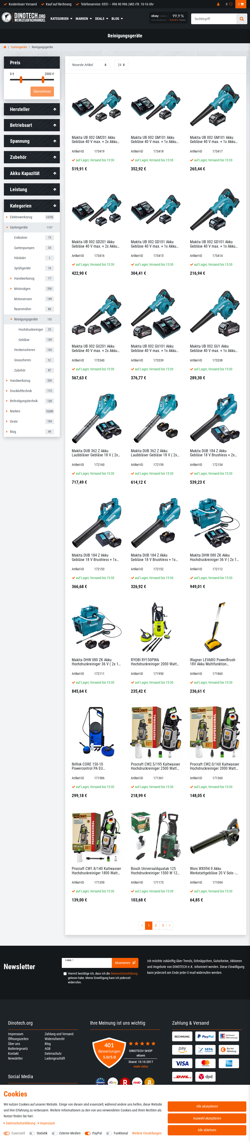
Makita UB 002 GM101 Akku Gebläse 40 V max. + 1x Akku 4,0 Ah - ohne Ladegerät (212, 139)
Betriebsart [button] (21, 125)
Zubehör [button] (18, 157)
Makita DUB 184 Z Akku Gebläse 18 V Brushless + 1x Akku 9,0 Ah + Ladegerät (94, 557)
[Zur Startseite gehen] (4, 47)
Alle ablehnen (207, 1130)
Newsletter (15, 1058)
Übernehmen (42, 91)
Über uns (14, 1044)
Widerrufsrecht (54, 1039)
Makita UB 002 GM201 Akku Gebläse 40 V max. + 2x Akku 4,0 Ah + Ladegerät (94, 139)
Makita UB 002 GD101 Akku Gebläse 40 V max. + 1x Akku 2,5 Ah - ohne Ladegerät (212, 244)
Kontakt (13, 1053)
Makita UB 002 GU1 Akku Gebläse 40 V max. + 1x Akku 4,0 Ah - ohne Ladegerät (212, 348)
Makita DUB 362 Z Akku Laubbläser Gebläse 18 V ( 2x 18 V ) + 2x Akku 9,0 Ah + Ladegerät (95, 453)
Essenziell (18, 1133)
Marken (82, 19)
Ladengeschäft (55, 1058)
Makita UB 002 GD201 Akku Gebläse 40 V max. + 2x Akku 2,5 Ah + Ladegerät (94, 244)
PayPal (97, 1133)
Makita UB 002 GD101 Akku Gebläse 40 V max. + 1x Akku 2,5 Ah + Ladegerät (153, 244)
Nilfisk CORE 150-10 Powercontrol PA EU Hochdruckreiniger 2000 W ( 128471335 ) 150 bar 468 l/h (94, 766)
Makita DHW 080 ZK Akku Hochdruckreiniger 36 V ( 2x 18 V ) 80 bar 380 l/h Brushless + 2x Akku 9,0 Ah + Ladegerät (214, 557)
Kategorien (60, 19)
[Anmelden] (218, 4)
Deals (99, 19)
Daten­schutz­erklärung (21, 1123)
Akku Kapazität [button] (25, 173)
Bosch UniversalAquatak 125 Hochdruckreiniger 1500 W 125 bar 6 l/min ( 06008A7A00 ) (155, 871)
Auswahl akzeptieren (207, 1118)
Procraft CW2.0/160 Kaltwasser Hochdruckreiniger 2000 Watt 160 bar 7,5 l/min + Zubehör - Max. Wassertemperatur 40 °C (214, 766)
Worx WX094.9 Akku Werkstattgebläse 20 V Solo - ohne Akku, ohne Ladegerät (212, 871)
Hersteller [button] (20, 109)
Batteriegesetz (18, 1049)
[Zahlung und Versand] (183, 1036)
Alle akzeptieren (207, 1106)
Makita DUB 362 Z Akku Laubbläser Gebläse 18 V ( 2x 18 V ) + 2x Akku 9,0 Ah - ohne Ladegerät (154, 453)
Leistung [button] (18, 189)
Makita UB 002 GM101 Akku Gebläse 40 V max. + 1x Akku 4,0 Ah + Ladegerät (153, 139)
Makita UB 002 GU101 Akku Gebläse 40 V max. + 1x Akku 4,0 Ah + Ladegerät (153, 348)
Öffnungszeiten (18, 1039)
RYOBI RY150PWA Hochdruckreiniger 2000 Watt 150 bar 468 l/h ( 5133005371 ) (155, 662)
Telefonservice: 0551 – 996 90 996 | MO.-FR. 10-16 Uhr (117, 4)
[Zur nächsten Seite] (169, 926)
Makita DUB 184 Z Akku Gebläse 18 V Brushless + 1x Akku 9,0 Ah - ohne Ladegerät (154, 557)
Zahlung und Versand (59, 1034)
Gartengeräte (19, 47)
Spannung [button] (20, 141)
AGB (48, 1049)
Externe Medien (70, 1133)
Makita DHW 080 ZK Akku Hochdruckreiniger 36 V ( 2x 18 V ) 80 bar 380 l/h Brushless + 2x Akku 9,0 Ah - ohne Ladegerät (96, 662)
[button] (32, 205)
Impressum (15, 1034)
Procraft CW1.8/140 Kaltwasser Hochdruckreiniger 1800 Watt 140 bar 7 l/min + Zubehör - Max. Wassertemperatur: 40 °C (96, 871)
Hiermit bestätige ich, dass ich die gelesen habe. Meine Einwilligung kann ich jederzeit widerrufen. (102, 978)
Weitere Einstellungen (147, 1133)
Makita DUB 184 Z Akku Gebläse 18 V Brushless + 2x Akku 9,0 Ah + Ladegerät (212, 453)
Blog (115, 19)
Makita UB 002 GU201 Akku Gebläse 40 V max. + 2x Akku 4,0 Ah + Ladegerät (94, 348)
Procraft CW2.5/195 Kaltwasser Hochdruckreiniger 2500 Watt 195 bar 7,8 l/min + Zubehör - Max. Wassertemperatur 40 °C (155, 766)
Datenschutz (53, 1053)
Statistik (42, 1133)
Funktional (121, 1133)
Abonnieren (122, 963)
